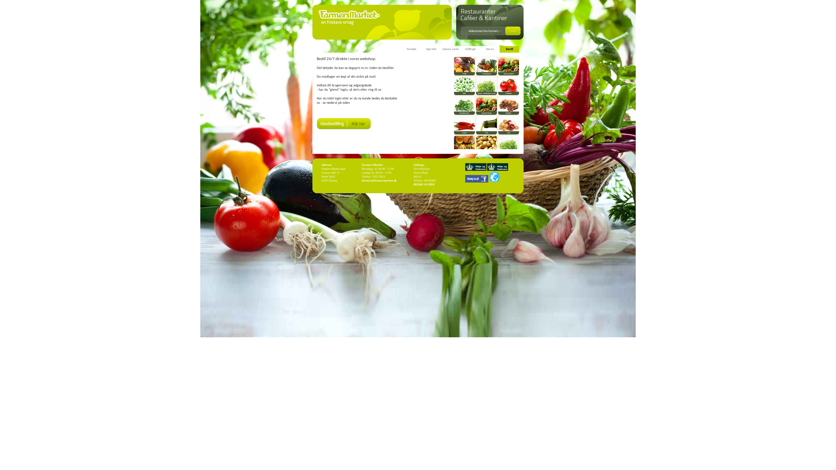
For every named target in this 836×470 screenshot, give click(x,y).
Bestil (509, 49)
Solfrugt (470, 49)
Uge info (431, 49)
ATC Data (517, 218)
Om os (490, 49)
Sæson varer (451, 49)
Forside (411, 49)
